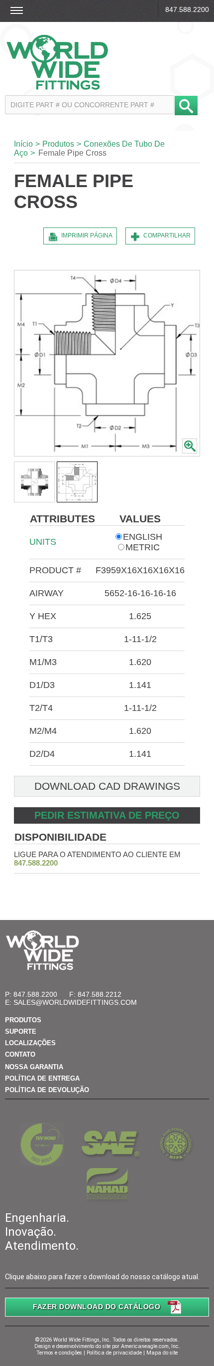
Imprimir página (86, 235)
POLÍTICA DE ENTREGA (42, 1078)
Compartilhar (167, 235)
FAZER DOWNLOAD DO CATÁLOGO (96, 1307)
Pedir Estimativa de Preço (107, 815)
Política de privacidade (114, 1353)
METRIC (142, 547)
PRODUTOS (23, 1020)
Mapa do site (162, 1353)
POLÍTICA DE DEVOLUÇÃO (47, 1090)
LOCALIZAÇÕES (30, 1043)
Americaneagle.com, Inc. (150, 1346)
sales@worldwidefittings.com (75, 1002)
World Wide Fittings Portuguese (106, 62)
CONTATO (20, 1054)
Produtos (58, 144)
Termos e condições (59, 1353)
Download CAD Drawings (107, 786)
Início (23, 144)
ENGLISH (142, 537)
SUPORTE (20, 1031)
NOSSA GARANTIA (34, 1067)
